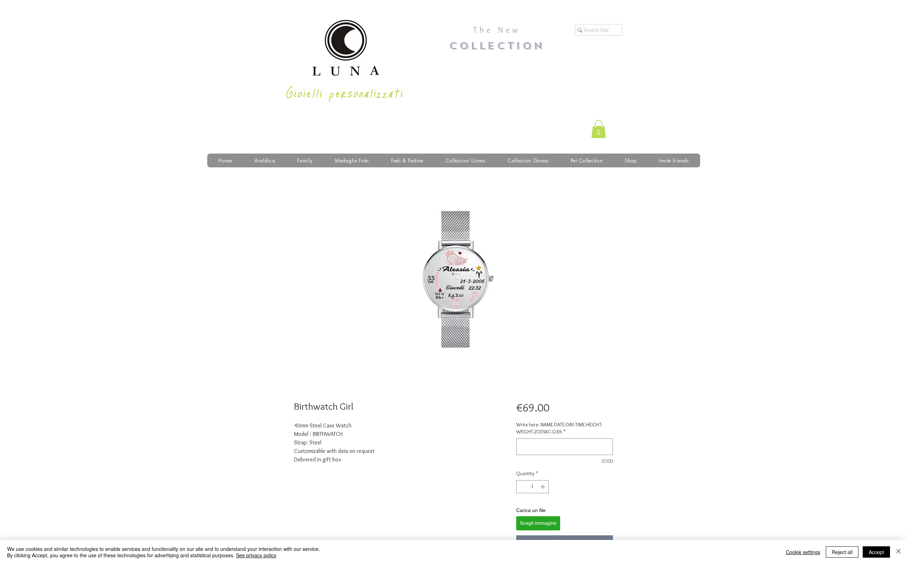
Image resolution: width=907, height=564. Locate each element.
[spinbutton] (532, 486)
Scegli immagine (538, 523)
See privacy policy (256, 555)
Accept (876, 552)
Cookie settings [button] (803, 552)
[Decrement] (521, 486)
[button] (598, 129)
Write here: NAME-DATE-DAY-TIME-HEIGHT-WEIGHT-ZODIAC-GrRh (559, 428)
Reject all (842, 552)
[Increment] (543, 486)
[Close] (898, 552)
